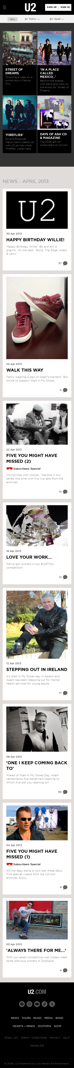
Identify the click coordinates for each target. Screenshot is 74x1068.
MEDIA (48, 1018)
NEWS (15, 1018)
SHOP (57, 1026)
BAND (59, 1018)
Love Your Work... (29, 557)
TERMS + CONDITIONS (34, 1038)
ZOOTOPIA (44, 1026)
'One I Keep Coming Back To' (36, 766)
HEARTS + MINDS (24, 1026)
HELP (66, 1038)
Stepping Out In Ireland (36, 670)
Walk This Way (24, 370)
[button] (4, 7)
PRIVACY (55, 1038)
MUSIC (37, 1018)
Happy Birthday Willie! (35, 240)
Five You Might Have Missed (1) (31, 854)
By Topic (30, 19)
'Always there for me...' (36, 950)
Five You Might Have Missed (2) (31, 458)
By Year (55, 19)
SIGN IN (66, 8)
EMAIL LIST (11, 1038)
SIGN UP (52, 8)
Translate (37, 1046)
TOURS (26, 1018)
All (12, 19)
